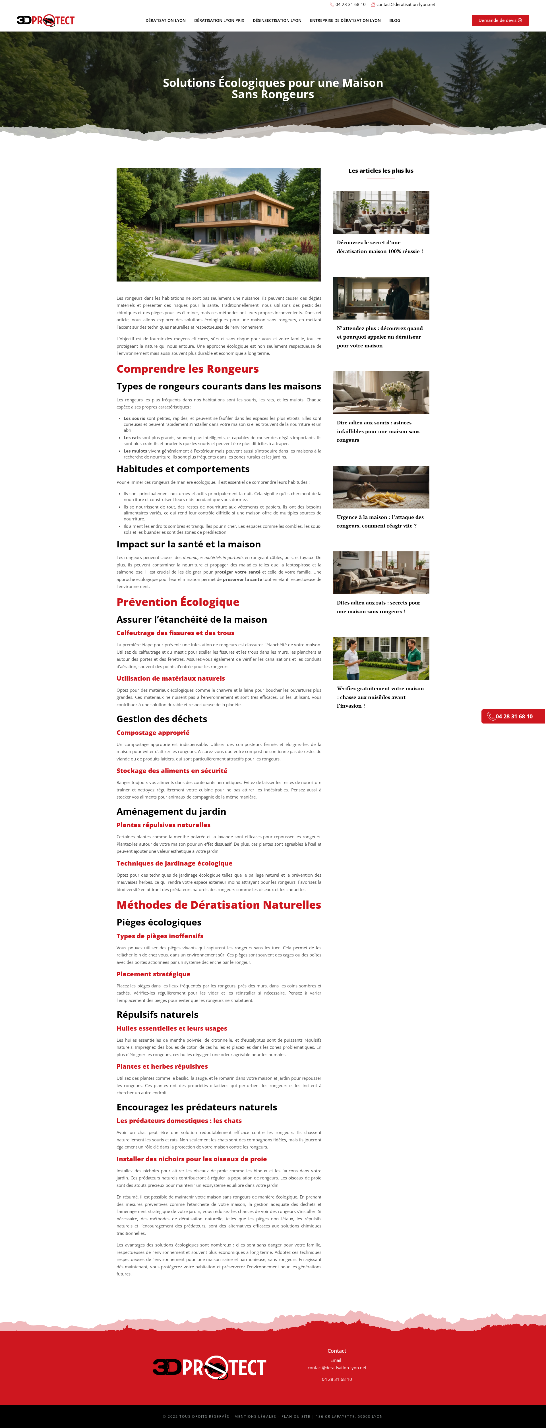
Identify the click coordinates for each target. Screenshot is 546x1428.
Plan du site (296, 1416)
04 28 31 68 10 (337, 1379)
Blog (394, 20)
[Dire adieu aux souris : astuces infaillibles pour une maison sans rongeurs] (381, 392)
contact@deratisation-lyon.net (337, 1367)
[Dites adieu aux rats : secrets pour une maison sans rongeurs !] (381, 572)
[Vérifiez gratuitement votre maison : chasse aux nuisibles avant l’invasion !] (381, 658)
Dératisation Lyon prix (219, 20)
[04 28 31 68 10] (491, 716)
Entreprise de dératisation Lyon (345, 20)
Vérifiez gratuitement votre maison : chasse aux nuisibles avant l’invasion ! (380, 697)
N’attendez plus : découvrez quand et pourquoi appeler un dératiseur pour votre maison (380, 337)
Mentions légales (255, 1416)
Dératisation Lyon (166, 20)
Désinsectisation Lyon (277, 20)
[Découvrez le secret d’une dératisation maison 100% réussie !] (381, 212)
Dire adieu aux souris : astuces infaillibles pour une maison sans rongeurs (378, 431)
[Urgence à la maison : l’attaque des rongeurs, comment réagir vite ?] (381, 487)
